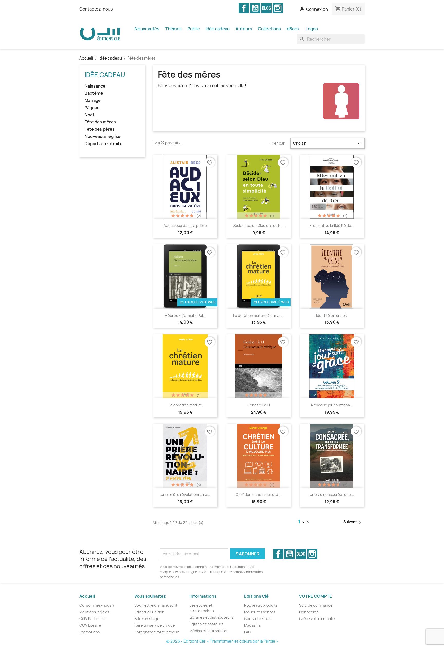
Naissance (95, 86)
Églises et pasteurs (206, 624)
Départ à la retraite (103, 143)
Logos (312, 29)
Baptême (94, 93)
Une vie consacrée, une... (332, 494)
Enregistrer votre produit (156, 632)
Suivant (353, 522)
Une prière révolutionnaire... (185, 494)
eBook (293, 29)
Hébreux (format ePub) (185, 315)
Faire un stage (146, 618)
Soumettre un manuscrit (155, 605)
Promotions (89, 632)
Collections (269, 29)
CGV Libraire (90, 625)
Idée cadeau (218, 29)
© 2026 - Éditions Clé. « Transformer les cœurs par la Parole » (222, 641)
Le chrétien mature (185, 405)
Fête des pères (100, 129)
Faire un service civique (154, 625)
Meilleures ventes (259, 611)
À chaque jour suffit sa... (332, 405)
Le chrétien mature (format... (258, 315)
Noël (89, 115)
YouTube (255, 8)
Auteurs (244, 29)
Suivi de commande (316, 605)
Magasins (252, 625)
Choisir (327, 143)
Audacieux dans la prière (185, 225)
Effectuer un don (149, 611)
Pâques (92, 107)
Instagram (278, 8)
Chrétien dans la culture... (258, 494)
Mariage (93, 100)
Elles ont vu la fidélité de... (331, 225)
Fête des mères (100, 122)
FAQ (247, 632)
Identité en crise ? (332, 315)
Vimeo (266, 8)
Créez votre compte (317, 618)
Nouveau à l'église (103, 136)
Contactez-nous (96, 9)
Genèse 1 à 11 (258, 405)
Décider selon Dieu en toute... (258, 225)
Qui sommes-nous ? (96, 605)
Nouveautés (147, 29)
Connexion (309, 611)
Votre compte (315, 596)
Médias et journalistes (208, 630)
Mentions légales (94, 611)
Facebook (244, 8)
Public (194, 29)
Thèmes (173, 29)
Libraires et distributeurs (211, 617)
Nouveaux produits (261, 605)
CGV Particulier (92, 618)
